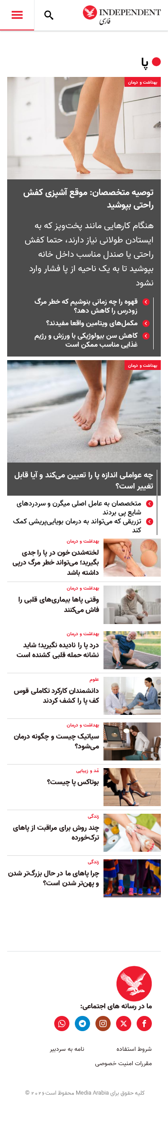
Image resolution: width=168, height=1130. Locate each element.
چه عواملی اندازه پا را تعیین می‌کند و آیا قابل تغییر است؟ (83, 481)
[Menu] (17, 15)
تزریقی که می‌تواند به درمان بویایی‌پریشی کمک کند (77, 526)
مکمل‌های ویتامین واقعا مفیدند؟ (92, 323)
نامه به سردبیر (67, 1049)
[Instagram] (103, 1023)
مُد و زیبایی (87, 771)
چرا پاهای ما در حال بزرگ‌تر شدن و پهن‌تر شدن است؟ (53, 878)
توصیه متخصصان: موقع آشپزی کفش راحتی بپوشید (88, 199)
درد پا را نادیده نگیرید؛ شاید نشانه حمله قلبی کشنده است (58, 650)
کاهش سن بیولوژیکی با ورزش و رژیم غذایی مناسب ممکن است (86, 340)
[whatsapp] (61, 1023)
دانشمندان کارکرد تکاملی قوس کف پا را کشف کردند (56, 696)
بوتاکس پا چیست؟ (73, 782)
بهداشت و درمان (142, 82)
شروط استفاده (134, 1049)
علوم (94, 679)
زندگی (93, 816)
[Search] (48, 15)
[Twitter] (123, 1023)
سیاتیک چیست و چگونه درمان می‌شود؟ (56, 741)
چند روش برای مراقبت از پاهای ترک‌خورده (56, 833)
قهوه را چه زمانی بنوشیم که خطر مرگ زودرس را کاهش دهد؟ (86, 306)
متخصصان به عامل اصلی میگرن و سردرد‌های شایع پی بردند (79, 508)
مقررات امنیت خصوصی (123, 1063)
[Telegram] (82, 1023)
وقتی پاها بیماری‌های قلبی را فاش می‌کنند (58, 605)
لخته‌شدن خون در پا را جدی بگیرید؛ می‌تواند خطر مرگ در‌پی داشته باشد (56, 563)
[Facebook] (144, 1023)
